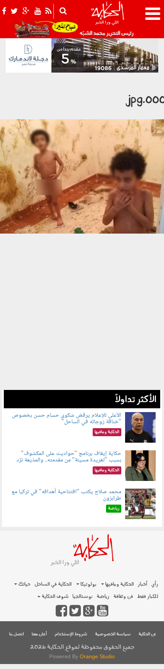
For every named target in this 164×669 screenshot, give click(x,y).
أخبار (142, 584)
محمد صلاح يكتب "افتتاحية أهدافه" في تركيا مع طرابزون (66, 495)
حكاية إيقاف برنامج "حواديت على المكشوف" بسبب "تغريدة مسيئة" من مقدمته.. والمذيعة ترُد (68, 457)
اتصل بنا (16, 634)
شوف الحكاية (54, 596)
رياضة (102, 596)
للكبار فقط (147, 596)
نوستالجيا (82, 596)
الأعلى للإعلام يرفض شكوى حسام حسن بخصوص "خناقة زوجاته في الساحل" (66, 418)
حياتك (24, 584)
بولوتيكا (87, 584)
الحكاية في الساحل (53, 584)
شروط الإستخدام (71, 634)
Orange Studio (97, 656)
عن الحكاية (147, 634)
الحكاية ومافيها (119, 584)
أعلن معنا (39, 634)
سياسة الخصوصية (113, 634)
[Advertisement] (82, 321)
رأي (154, 584)
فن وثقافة (123, 596)
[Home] (107, 19)
